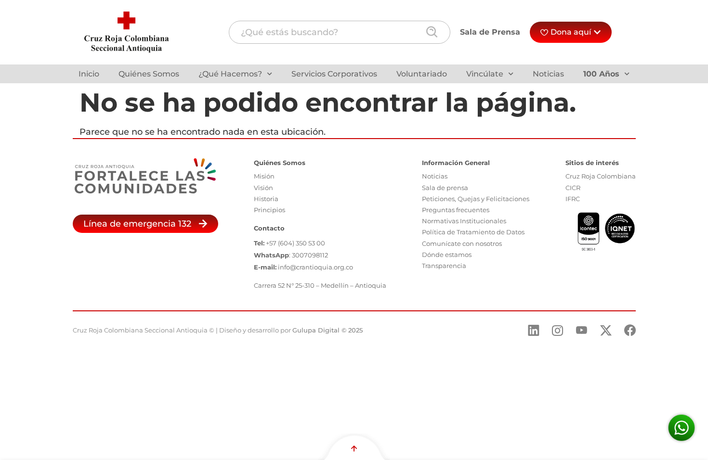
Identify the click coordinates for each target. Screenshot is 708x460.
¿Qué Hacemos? (230, 73)
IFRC (572, 199)
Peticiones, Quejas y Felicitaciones (475, 199)
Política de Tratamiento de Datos (473, 232)
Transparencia (444, 265)
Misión (264, 176)
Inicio (89, 73)
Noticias (548, 73)
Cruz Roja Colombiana (600, 176)
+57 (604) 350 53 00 (295, 243)
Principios (269, 210)
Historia (266, 199)
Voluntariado (421, 73)
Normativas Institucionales (464, 221)
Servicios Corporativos (334, 73)
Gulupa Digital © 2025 (327, 330)
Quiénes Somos (148, 73)
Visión (263, 188)
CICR (572, 188)
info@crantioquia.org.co (315, 267)
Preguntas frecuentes (455, 210)
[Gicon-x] (606, 330)
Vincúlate (484, 73)
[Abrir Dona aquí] (597, 32)
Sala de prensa (445, 188)
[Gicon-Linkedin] (533, 330)
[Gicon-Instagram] (558, 330)
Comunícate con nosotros (462, 243)
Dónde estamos (447, 254)
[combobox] (339, 32)
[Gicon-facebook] (630, 330)
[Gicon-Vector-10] (582, 330)
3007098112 (310, 255)
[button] (145, 224)
